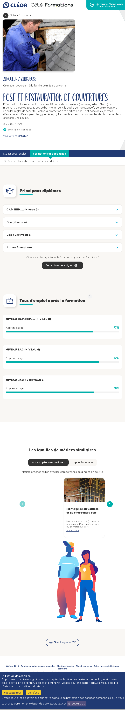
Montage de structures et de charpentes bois (82, 510)
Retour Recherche (21, 15)
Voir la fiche (72, 530)
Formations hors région (59, 265)
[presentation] (110, 504)
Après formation (83, 462)
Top (113, 712)
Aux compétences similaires (48, 462)
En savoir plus (76, 703)
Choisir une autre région (87, 666)
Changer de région (106, 6)
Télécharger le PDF (65, 642)
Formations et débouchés (49, 153)
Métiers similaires (47, 161)
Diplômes (9, 161)
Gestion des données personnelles (38, 666)
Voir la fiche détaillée (15, 136)
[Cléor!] (15, 5)
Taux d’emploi (26, 161)
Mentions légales (65, 666)
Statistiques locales (15, 153)
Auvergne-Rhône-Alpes (110, 4)
